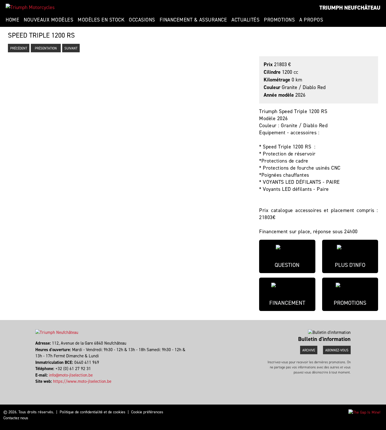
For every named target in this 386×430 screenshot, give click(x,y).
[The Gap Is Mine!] (364, 412)
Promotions (279, 19)
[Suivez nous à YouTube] (38, 388)
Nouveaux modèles (48, 19)
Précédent (18, 48)
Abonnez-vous (336, 350)
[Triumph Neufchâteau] (30, 7)
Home (12, 19)
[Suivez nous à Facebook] (36, 388)
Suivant (70, 48)
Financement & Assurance (193, 19)
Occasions (142, 19)
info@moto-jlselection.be (71, 375)
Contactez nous (15, 418)
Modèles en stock (101, 19)
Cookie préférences (147, 412)
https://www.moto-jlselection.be (82, 381)
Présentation (45, 48)
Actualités (245, 19)
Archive (308, 350)
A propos (311, 19)
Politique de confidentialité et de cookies (92, 412)
